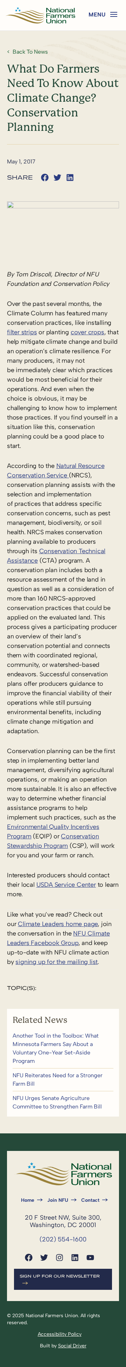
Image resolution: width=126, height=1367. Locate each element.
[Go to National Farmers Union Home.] (40, 15)
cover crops (87, 332)
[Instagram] (59, 1257)
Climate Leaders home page (58, 924)
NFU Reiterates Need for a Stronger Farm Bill (63, 1079)
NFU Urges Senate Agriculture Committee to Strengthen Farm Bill (63, 1102)
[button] (113, 14)
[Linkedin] (75, 1257)
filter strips (22, 332)
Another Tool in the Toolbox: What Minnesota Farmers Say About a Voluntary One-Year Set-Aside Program (63, 1048)
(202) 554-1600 (63, 1239)
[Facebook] (28, 1257)
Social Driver (72, 1346)
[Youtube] (90, 1257)
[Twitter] (44, 1257)
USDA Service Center (66, 885)
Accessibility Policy (60, 1334)
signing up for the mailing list (56, 962)
